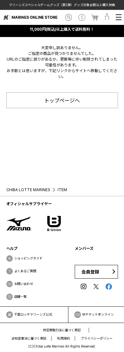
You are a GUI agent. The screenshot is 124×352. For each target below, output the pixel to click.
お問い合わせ (23, 284)
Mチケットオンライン (98, 314)
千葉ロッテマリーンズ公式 (33, 314)
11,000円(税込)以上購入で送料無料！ (62, 29)
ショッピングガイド (28, 258)
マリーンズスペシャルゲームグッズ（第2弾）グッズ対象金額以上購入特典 (60, 5)
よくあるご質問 (25, 271)
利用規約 (63, 338)
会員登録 (90, 271)
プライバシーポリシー (97, 338)
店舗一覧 (20, 296)
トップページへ (62, 100)
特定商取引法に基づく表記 (62, 330)
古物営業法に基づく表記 (28, 338)
